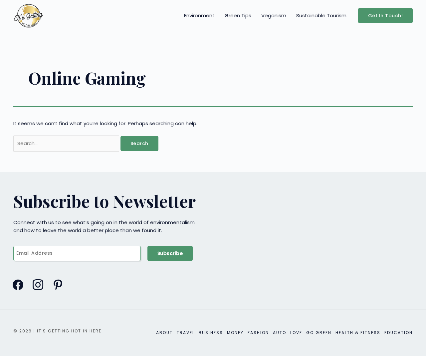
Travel (186, 332)
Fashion (258, 332)
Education (398, 332)
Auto (279, 332)
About (164, 332)
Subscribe (170, 253)
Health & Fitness (357, 332)
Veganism (273, 15)
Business (211, 332)
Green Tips (238, 15)
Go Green (318, 332)
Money (235, 332)
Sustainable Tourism (321, 15)
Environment (199, 15)
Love (296, 332)
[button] (385, 15)
